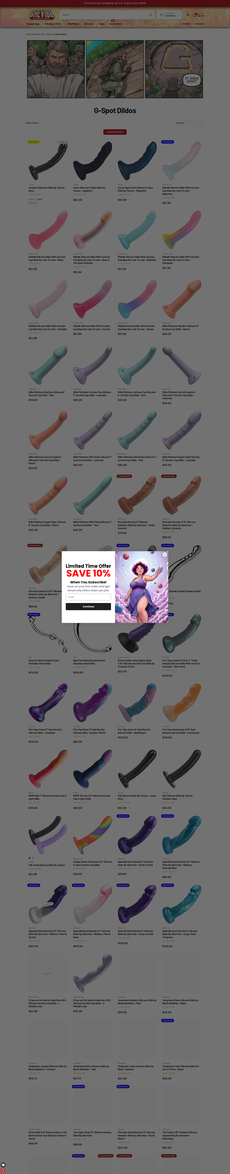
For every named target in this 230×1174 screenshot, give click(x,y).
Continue (88, 606)
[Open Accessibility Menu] (3, 1170)
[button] (3, 1164)
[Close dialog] (165, 554)
